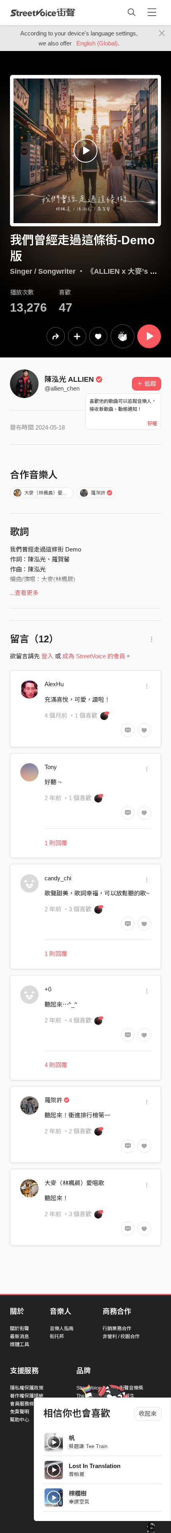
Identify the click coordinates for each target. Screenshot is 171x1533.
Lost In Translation (94, 1465)
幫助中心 (19, 1420)
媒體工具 (19, 1344)
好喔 (152, 423)
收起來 (148, 1413)
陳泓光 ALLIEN (69, 379)
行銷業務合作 (117, 1328)
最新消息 (19, 1336)
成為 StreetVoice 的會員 (93, 656)
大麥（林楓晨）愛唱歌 (48, 493)
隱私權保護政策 (26, 1388)
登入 (47, 656)
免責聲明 (19, 1412)
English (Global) (97, 43)
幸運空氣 (79, 1502)
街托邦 (57, 1336)
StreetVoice (43, 12)
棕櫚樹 (78, 1493)
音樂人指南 (62, 1328)
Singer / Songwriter (43, 271)
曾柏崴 (76, 1474)
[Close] (162, 33)
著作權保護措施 (26, 1396)
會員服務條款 (24, 1404)
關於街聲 (19, 1328)
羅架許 (98, 493)
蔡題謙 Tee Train (88, 1446)
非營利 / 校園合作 (121, 1336)
